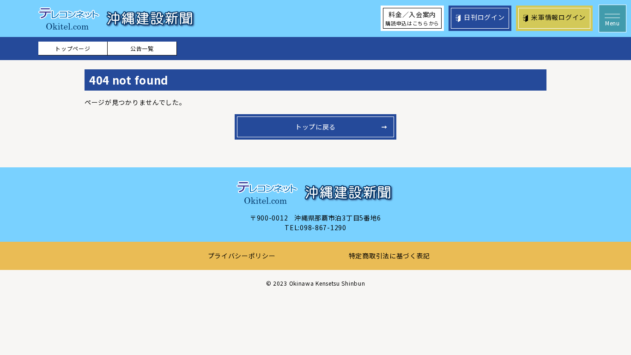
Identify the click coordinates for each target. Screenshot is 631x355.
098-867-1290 (323, 227)
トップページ (72, 48)
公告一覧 (142, 48)
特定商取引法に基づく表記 (389, 255)
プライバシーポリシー (242, 255)
